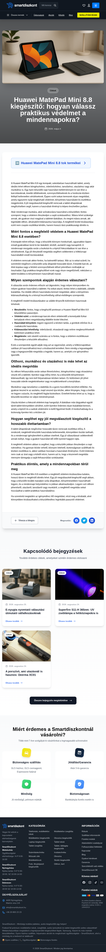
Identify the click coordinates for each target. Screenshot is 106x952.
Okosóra (58, 856)
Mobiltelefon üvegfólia (63, 831)
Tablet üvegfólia (35, 846)
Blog (71, 15)
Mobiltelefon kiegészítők (39, 838)
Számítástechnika (36, 852)
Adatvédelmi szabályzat (92, 843)
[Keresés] (55, 5)
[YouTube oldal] (102, 882)
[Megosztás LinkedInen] (92, 520)
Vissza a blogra (26, 520)
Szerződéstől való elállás (92, 866)
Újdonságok (39, 15)
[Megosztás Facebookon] (76, 520)
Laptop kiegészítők (37, 842)
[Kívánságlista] (84, 5)
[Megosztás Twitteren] (84, 520)
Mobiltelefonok (35, 860)
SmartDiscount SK (90, 870)
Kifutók (61, 15)
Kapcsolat (86, 851)
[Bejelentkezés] (89, 5)
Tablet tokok (59, 842)
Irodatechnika (60, 852)
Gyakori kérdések (89, 858)
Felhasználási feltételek (92, 847)
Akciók (51, 15)
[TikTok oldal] (96, 882)
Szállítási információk (91, 835)
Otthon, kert (59, 864)
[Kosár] (95, 5)
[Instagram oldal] (90, 882)
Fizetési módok (88, 839)
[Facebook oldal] (84, 882)
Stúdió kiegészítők (62, 860)
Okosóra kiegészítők (63, 838)
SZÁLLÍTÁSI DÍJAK (88, 15)
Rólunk (85, 831)
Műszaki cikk (34, 856)
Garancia (86, 862)
